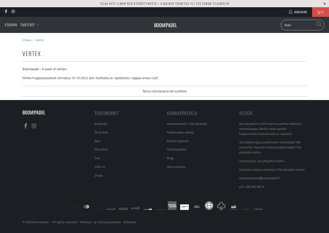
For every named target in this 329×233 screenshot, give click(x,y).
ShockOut (101, 149)
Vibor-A (100, 166)
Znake (99, 175)
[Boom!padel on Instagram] (13, 12)
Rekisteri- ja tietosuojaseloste (100, 222)
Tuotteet (28, 24)
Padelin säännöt (178, 141)
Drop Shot (101, 132)
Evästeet (130, 222)
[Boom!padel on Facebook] (6, 12)
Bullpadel (101, 123)
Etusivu (11, 24)
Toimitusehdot (176, 149)
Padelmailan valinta (180, 132)
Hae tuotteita (176, 166)
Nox (97, 141)
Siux (97, 158)
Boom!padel (41, 222)
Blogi (170, 158)
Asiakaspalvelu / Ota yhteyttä (187, 123)
